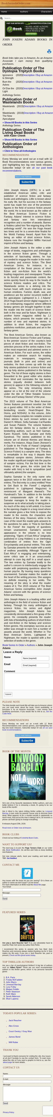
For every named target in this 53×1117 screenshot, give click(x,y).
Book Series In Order (13, 645)
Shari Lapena (12, 998)
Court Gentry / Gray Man (20, 1031)
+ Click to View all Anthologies (19, 151)
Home (4, 11)
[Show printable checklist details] (49, 51)
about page (7, 1062)
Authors (24, 11)
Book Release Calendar (12, 17)
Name (7, 657)
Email (7, 664)
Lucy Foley (11, 987)
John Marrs (11, 982)
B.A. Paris (10, 977)
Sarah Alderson (13, 996)
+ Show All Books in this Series (20, 122)
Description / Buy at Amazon (37, 75)
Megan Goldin (12, 989)
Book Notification (13, 850)
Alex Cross (14, 1026)
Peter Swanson (13, 991)
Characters (46, 11)
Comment (9, 671)
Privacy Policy (8, 1112)
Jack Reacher (15, 1020)
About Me (37, 885)
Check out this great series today (22, 955)
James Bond (14, 1037)
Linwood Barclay (13, 984)
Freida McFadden (14, 980)
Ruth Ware (11, 994)
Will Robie (13, 1042)
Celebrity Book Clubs (29, 838)
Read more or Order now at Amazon (16, 828)
